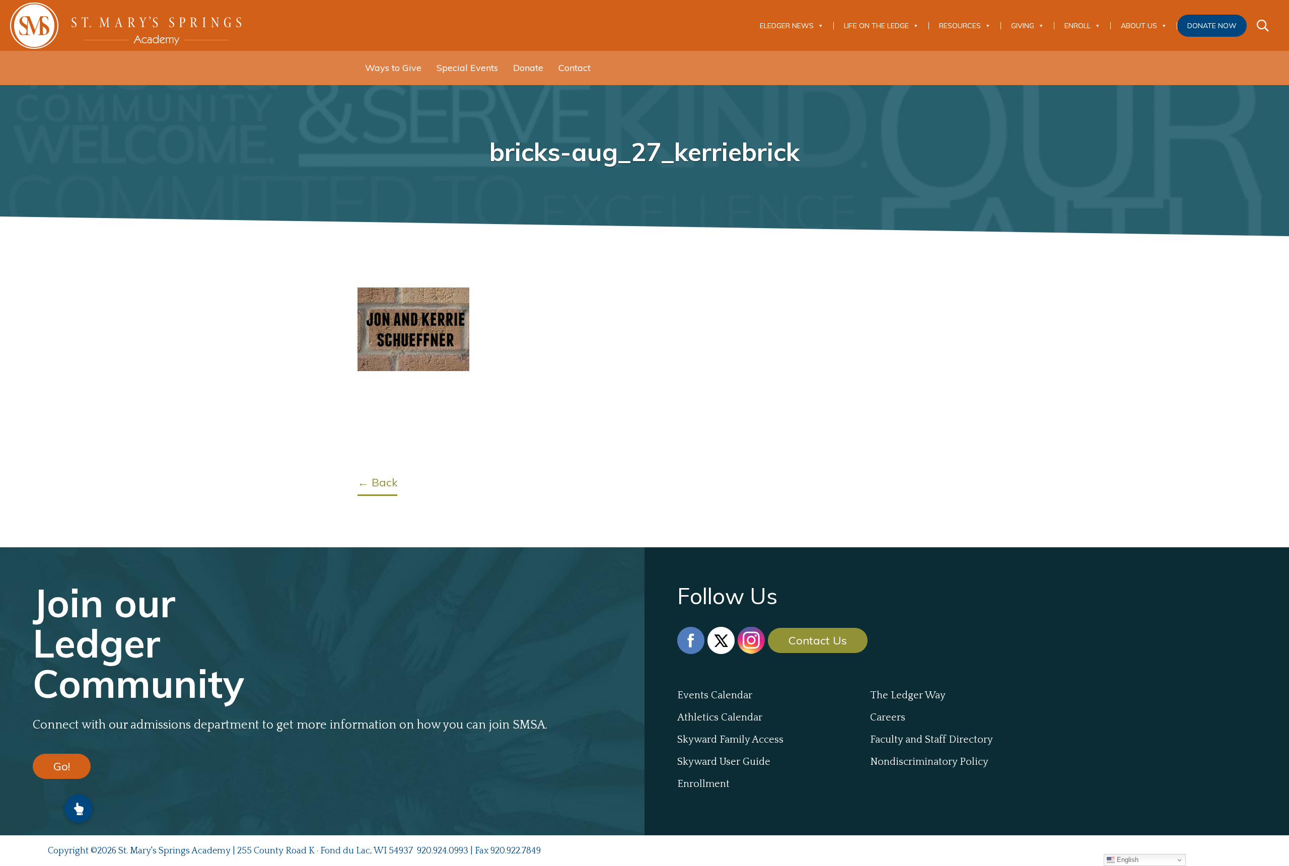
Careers (887, 717)
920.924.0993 (442, 851)
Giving (1022, 25)
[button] (78, 809)
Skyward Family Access (730, 739)
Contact (574, 68)
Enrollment (703, 783)
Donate (528, 68)
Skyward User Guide (723, 761)
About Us (1139, 25)
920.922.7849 (515, 851)
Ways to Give (393, 68)
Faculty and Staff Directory (931, 739)
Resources (960, 25)
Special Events (467, 68)
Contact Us (818, 640)
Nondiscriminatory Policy (929, 761)
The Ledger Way (908, 695)
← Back (377, 482)
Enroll (1077, 25)
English (1126, 859)
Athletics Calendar (719, 717)
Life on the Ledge (876, 25)
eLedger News (787, 25)
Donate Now (1212, 25)
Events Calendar (714, 695)
